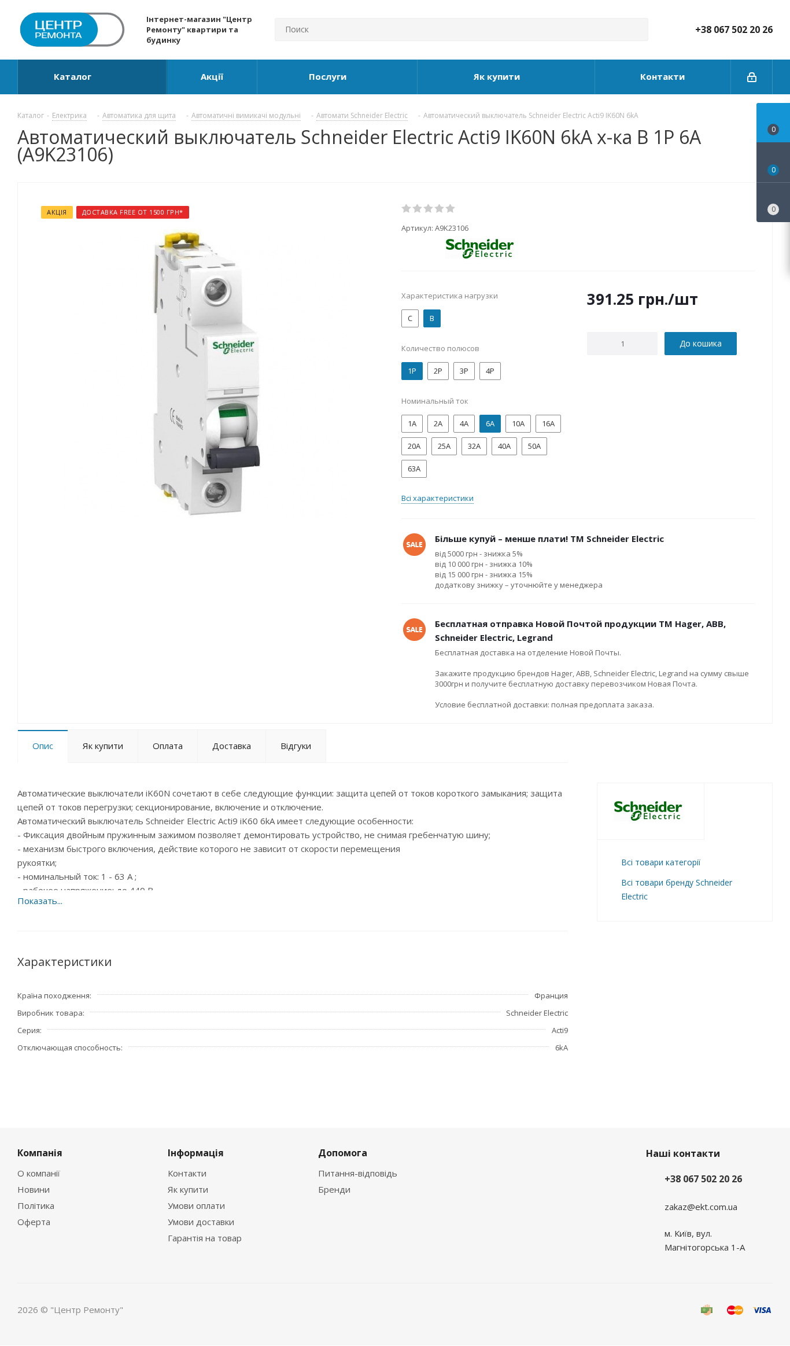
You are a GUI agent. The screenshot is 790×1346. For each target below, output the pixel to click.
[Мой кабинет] (752, 77)
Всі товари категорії (660, 862)
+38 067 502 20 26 (734, 29)
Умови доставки (201, 1221)
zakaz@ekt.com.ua (701, 1206)
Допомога (342, 1152)
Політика (35, 1205)
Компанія (39, 1152)
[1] (406, 208)
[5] (450, 208)
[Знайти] (634, 29)
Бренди (334, 1189)
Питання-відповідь (357, 1173)
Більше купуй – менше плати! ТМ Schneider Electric (549, 538)
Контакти (187, 1173)
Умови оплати (196, 1205)
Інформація (196, 1152)
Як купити (188, 1189)
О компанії (38, 1173)
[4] (439, 208)
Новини (33, 1189)
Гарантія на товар (205, 1238)
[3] (428, 208)
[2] (417, 208)
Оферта (33, 1221)
